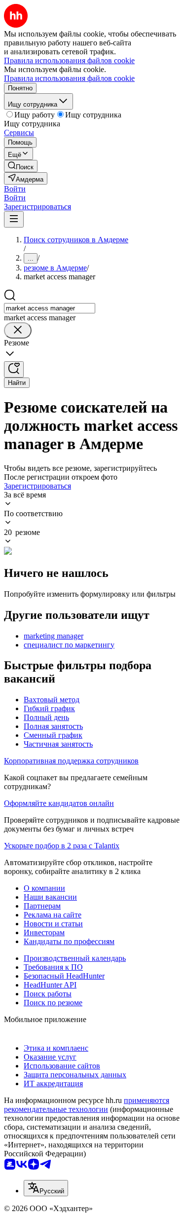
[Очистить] (18, 330)
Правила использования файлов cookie (69, 78)
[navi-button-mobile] (14, 219)
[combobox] (49, 308)
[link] (20, 166)
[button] (15, 189)
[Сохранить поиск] (14, 369)
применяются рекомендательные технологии (86, 1104)
